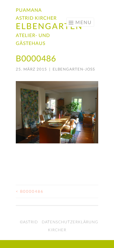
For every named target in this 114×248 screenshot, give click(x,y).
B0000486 (30, 191)
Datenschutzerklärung (70, 221)
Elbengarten (49, 26)
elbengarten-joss (74, 69)
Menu (83, 22)
